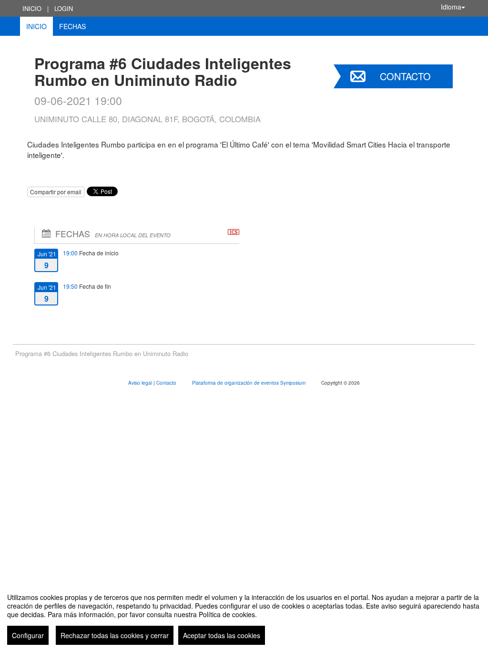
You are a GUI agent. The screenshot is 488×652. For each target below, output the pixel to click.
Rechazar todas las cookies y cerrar (115, 635)
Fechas (72, 26)
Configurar (28, 635)
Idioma (451, 6)
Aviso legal (140, 382)
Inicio (31, 8)
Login (63, 8)
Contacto (405, 76)
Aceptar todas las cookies (221, 635)
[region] (244, 615)
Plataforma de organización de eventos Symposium (249, 382)
